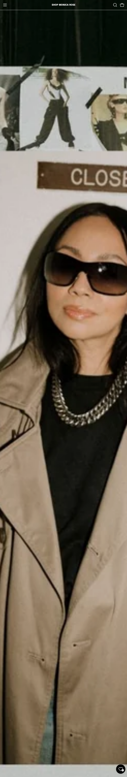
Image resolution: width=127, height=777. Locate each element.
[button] (114, 5)
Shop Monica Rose (63, 5)
